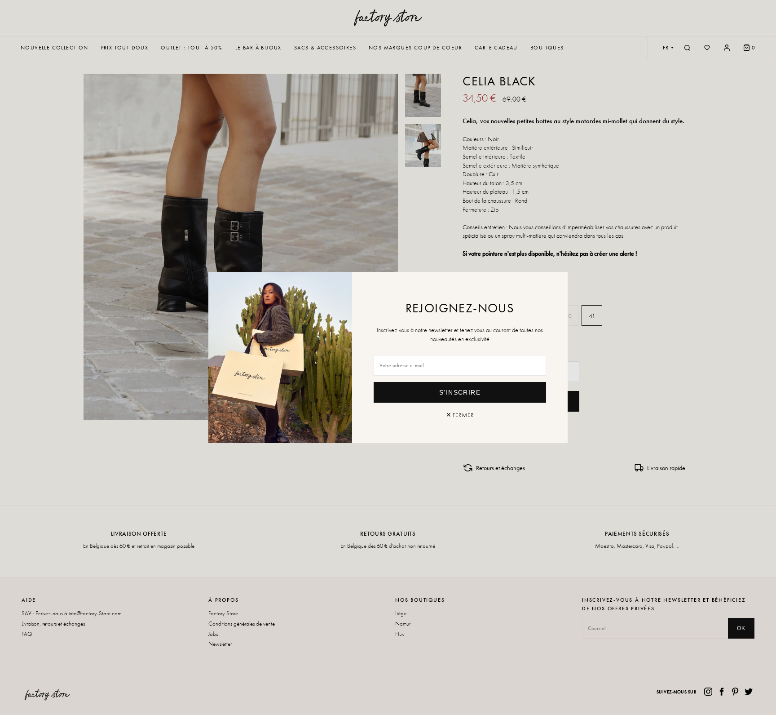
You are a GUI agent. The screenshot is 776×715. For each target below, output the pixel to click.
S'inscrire (460, 392)
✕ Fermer (460, 415)
